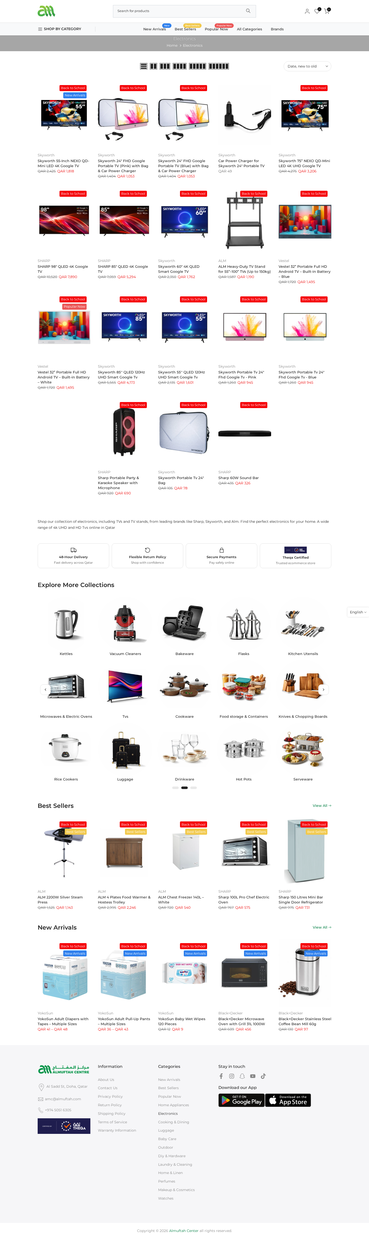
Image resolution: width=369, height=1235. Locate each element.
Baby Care (167, 1139)
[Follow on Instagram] (231, 1076)
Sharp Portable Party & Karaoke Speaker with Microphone (118, 483)
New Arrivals (156, 28)
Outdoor (165, 1147)
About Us (106, 1079)
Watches (165, 1198)
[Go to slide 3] (193, 788)
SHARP (44, 260)
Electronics (168, 1113)
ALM (222, 260)
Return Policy (110, 1105)
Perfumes (166, 1181)
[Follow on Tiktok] (263, 1076)
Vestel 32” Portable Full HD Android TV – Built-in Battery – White (64, 377)
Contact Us (107, 1088)
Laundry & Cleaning (175, 1164)
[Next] (323, 689)
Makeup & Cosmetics (176, 1190)
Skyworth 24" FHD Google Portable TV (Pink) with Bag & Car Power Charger (123, 166)
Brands (277, 29)
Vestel (284, 260)
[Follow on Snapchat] (242, 1076)
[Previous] (45, 689)
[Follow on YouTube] (253, 1076)
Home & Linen (170, 1173)
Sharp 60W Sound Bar (238, 478)
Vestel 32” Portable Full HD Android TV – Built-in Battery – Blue (305, 271)
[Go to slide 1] (175, 788)
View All (320, 805)
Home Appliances (173, 1105)
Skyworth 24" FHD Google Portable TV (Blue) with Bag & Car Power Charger (183, 166)
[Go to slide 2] (184, 788)
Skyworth (46, 155)
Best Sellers (187, 28)
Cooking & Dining (173, 1122)
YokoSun (45, 1013)
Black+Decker (230, 1013)
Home (172, 45)
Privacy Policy (110, 1096)
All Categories (249, 29)
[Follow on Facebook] (221, 1076)
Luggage (166, 1130)
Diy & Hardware (172, 1156)
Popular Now (218, 28)
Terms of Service (112, 1122)
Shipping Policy (112, 1113)
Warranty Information (117, 1130)
